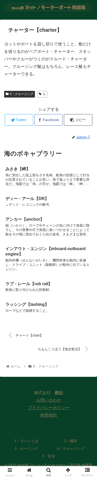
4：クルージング (21, 94)
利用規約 (48, 415)
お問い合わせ (48, 400)
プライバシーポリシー (48, 407)
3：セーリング (26, 448)
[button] (86, 432)
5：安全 (48, 456)
